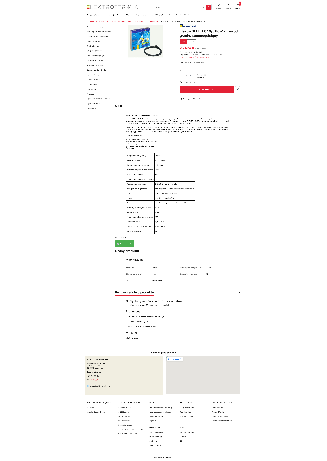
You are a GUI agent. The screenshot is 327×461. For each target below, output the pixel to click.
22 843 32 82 (131, 333)
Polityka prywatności (156, 432)
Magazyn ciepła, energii (95, 60)
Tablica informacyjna (156, 437)
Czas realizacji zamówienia (222, 421)
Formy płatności (217, 408)
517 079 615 (91, 408)
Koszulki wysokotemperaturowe (98, 36)
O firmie (183, 437)
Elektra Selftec (153, 21)
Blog (181, 441)
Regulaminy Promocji (156, 445)
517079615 (94, 380)
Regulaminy (153, 441)
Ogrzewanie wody (93, 84)
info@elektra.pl (132, 338)
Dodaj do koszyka (207, 90)
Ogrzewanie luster (93, 104)
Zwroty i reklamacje (156, 416)
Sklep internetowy (162, 457)
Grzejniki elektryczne (94, 51)
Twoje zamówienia (187, 408)
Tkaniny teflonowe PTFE (95, 41)
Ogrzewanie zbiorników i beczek (98, 99)
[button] (208, 7)
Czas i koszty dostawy (220, 416)
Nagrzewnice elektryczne (96, 75)
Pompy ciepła (92, 89)
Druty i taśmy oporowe (95, 27)
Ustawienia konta (186, 416)
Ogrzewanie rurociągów (136, 21)
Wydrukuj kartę (124, 244)
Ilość (181, 70)
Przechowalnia (185, 412)
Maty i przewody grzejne (116, 21)
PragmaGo (152, 421)
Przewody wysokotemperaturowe (99, 32)
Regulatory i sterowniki (95, 65)
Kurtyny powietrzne (94, 80)
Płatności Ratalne (218, 412)
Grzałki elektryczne (94, 46)
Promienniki (91, 94)
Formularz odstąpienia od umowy (161, 408)
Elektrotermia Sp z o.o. (96, 21)
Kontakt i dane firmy (187, 432)
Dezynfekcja (91, 108)
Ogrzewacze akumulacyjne (97, 70)
